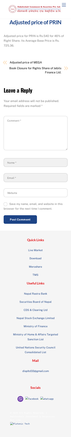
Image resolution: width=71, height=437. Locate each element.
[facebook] (32, 399)
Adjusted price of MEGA (26, 62)
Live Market (35, 250)
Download (35, 258)
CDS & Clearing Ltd (36, 309)
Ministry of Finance (36, 326)
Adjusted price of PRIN (35, 22)
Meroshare (35, 266)
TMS (35, 274)
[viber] (20, 399)
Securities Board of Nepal (35, 301)
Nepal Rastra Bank (35, 293)
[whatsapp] (47, 399)
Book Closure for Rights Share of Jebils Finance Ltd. (35, 70)
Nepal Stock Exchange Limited (36, 318)
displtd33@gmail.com (35, 371)
